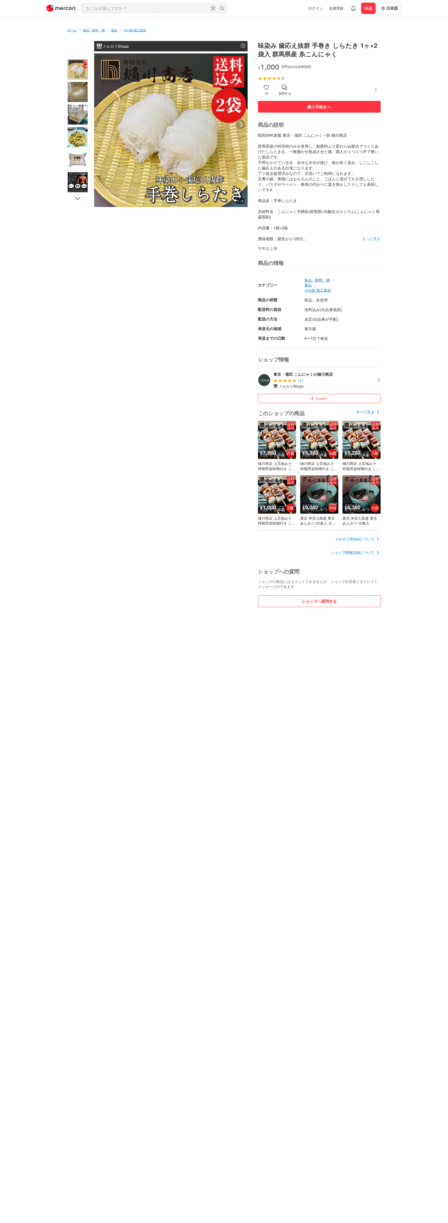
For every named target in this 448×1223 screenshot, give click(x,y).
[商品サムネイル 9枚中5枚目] (78, 160)
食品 (114, 30)
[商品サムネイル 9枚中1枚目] (78, 69)
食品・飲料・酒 (94, 30)
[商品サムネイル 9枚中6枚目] (78, 182)
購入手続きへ (319, 106)
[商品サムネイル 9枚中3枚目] (78, 115)
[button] (213, 8)
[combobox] (154, 8)
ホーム (72, 30)
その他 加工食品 (134, 30)
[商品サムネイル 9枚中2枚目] (78, 92)
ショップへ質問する (319, 601)
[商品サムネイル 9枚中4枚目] (78, 137)
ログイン (315, 8)
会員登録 (336, 8)
